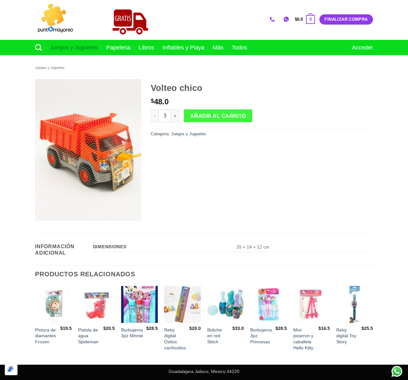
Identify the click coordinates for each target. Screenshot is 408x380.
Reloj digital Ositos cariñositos (175, 338)
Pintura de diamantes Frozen (45, 335)
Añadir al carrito (218, 116)
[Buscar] (38, 47)
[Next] (372, 324)
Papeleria (118, 47)
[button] (305, 19)
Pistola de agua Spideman (88, 335)
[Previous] (35, 324)
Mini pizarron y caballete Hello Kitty (303, 338)
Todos (239, 47)
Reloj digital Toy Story (346, 335)
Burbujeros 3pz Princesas (261, 335)
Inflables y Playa (183, 47)
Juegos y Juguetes (74, 47)
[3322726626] (273, 19)
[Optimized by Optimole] (11, 369)
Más (218, 47)
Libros (146, 47)
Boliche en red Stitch (214, 335)
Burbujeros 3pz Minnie (132, 333)
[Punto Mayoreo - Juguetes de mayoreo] (66, 20)
